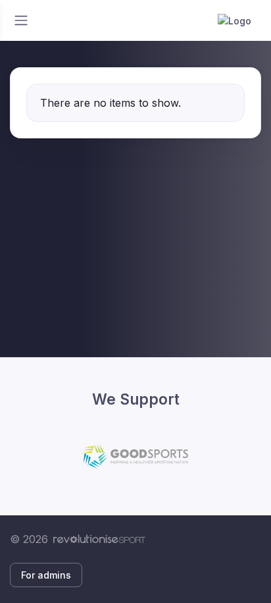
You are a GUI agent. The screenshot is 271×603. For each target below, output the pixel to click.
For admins (46, 575)
